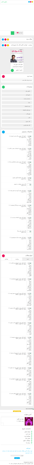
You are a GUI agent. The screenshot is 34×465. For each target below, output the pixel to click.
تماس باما (27, 438)
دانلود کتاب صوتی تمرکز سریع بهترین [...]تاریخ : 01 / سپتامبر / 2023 (18, 279)
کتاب (29, 117)
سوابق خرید (27, 436)
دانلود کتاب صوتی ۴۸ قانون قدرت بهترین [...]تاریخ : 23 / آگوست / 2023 (17, 323)
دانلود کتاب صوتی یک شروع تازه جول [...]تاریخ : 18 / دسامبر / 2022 (18, 353)
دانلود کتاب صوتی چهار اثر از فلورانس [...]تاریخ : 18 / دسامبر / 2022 (17, 379)
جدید (28, 259)
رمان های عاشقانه (26, 110)
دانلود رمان (28, 91)
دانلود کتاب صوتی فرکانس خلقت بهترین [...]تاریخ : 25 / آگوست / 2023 (17, 308)
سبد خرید (28, 434)
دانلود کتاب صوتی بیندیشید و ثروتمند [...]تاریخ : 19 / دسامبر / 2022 (18, 338)
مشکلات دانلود (26, 440)
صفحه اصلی (27, 431)
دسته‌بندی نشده (27, 98)
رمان (29, 102)
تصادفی (6, 259)
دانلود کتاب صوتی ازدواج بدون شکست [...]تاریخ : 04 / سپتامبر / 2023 (17, 263)
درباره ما (28, 442)
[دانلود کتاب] (17, 17)
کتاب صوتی (28, 121)
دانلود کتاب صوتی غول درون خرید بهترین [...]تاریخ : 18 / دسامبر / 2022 (17, 368)
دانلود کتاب (4, 2)
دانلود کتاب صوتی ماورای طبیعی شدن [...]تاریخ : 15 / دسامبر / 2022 (17, 394)
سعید (22, 419)
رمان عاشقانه (27, 106)
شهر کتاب (28, 113)
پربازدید (17, 259)
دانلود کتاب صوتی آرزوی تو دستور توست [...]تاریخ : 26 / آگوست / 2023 (17, 294)
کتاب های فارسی (26, 125)
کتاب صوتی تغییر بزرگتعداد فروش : (21, 231)
